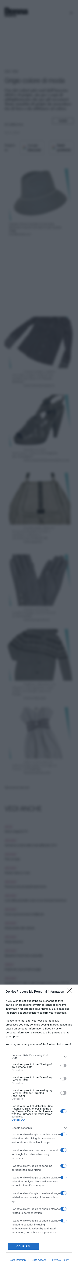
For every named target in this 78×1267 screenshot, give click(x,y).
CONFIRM (23, 1246)
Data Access (39, 1259)
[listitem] (39, 1056)
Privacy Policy (60, 1259)
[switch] (63, 1065)
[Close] (70, 991)
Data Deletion (17, 1259)
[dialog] (39, 1126)
